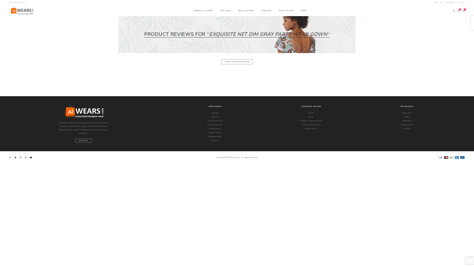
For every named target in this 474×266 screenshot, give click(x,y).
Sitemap (215, 113)
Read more (83, 141)
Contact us (215, 140)
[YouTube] (31, 157)
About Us (215, 117)
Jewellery (266, 10)
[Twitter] (15, 157)
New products (311, 129)
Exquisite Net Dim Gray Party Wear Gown (268, 34)
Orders (407, 117)
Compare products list (311, 125)
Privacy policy (215, 129)
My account (407, 113)
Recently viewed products (311, 121)
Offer (303, 10)
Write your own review (237, 62)
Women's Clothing (203, 10)
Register (450, 2)
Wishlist (407, 129)
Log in (461, 2)
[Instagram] (26, 157)
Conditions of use (215, 125)
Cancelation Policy (215, 121)
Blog (311, 117)
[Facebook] (10, 157)
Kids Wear (225, 10)
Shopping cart (407, 125)
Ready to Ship (286, 10)
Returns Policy (215, 133)
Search (311, 113)
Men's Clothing (246, 10)
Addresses (407, 121)
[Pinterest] (21, 157)
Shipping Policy (215, 136)
